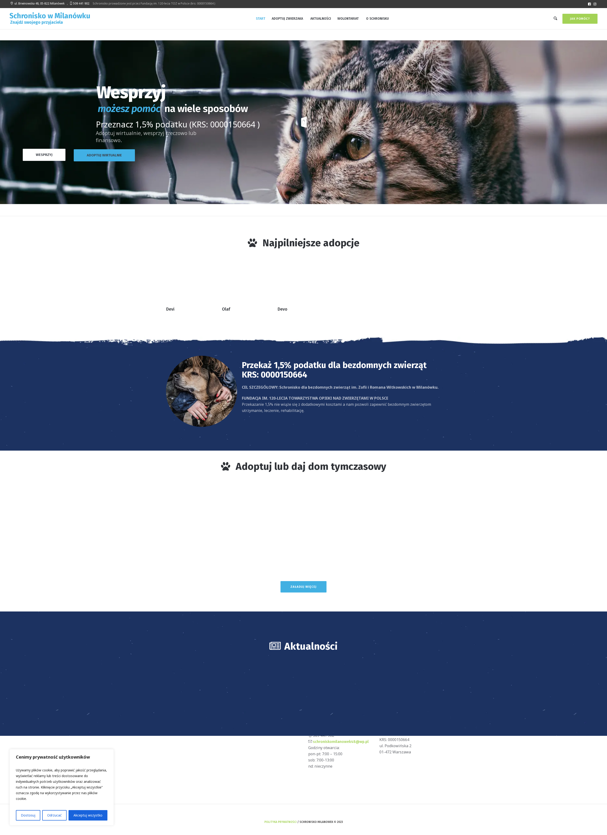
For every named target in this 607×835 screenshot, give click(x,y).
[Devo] (305, 280)
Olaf (226, 309)
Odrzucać (54, 815)
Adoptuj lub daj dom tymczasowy (311, 466)
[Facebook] (589, 4)
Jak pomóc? (580, 18)
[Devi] (194, 280)
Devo (282, 309)
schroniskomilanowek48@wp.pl (340, 741)
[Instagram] (595, 4)
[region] (61, 787)
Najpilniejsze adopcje (310, 243)
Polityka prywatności (280, 822)
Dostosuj (28, 815)
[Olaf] (249, 280)
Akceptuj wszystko (88, 815)
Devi (170, 309)
